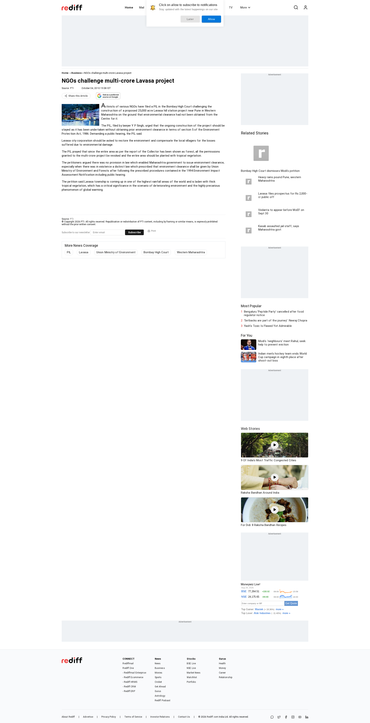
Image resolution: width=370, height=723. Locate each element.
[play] (274, 445)
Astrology (160, 695)
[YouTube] (299, 717)
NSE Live (191, 668)
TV (231, 7)
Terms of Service (133, 716)
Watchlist (192, 677)
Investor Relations (160, 716)
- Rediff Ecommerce (133, 677)
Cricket (158, 682)
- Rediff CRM (129, 686)
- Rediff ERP (129, 691)
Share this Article (78, 96)
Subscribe (134, 232)
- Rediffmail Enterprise (134, 672)
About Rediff (68, 716)
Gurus (158, 691)
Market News (193, 672)
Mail (141, 7)
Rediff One (128, 668)
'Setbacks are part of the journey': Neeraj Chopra (275, 320)
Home (129, 7)
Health (222, 663)
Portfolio (191, 682)
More (243, 7)
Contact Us (184, 716)
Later (190, 19)
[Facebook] (286, 717)
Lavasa (83, 252)
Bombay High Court (156, 252)
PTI (72, 88)
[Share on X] (279, 717)
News (158, 663)
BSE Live (191, 663)
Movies (158, 672)
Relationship (225, 677)
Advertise (88, 716)
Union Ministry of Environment (115, 252)
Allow (211, 19)
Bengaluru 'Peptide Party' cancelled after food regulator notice (274, 313)
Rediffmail (128, 663)
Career (222, 672)
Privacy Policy (108, 716)
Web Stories (250, 429)
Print (153, 231)
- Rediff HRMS (130, 682)
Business (76, 72)
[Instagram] (292, 717)
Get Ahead (160, 686)
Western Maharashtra (191, 252)
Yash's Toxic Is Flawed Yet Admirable (268, 326)
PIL (69, 252)
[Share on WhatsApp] (272, 717)
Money (222, 668)
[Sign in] (305, 7)
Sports (158, 677)
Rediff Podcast (162, 700)
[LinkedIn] (306, 717)
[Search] (296, 7)
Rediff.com (212, 716)
